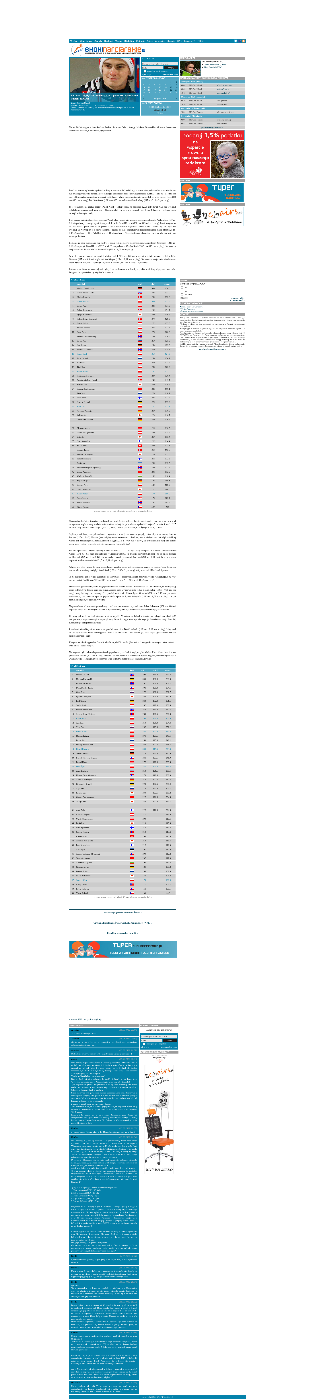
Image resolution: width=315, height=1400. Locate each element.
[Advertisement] (157, 19)
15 (171, 87)
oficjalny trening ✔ (225, 85)
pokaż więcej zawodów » (212, 127)
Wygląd (73, 41)
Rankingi (108, 41)
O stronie (140, 41)
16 (176, 87)
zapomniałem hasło (170, 74)
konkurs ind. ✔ (223, 93)
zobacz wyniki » (238, 298)
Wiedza (118, 41)
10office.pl (168, 1397)
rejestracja (146, 74)
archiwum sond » (237, 300)
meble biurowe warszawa (192, 307)
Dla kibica (129, 41)
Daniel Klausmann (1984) (215, 64)
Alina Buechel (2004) (213, 67)
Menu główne (86, 41)
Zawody (98, 41)
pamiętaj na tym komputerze (157, 71)
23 (176, 90)
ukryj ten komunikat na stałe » (212, 349)
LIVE (179, 41)
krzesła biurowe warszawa (192, 311)
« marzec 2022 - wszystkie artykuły (85, 1019)
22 (171, 90)
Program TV (189, 41)
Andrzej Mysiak (83, 103)
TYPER (200, 41)
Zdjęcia (150, 41)
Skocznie (171, 41)
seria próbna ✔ (223, 89)
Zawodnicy (160, 41)
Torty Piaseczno (188, 309)
